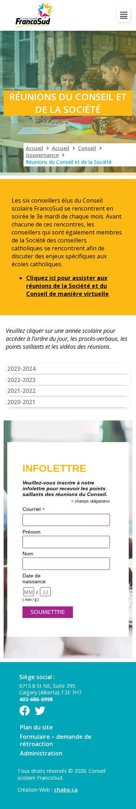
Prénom (31, 532)
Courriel (33, 509)
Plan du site (36, 727)
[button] (123, 15)
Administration (41, 753)
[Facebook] (24, 711)
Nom (27, 553)
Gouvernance (42, 155)
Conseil (87, 148)
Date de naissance (34, 578)
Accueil (34, 148)
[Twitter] (40, 711)
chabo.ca (66, 789)
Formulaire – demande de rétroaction (55, 740)
